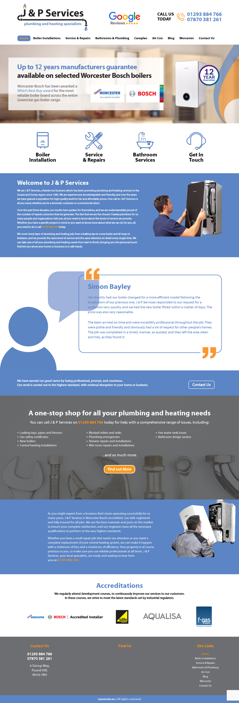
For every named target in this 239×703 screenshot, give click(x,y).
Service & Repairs (77, 38)
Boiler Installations (47, 38)
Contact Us (207, 38)
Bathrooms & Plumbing (112, 38)
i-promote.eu (107, 699)
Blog (171, 38)
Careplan (140, 38)
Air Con (157, 38)
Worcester (186, 38)
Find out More (119, 469)
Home (24, 38)
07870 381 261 (204, 19)
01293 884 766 (204, 14)
